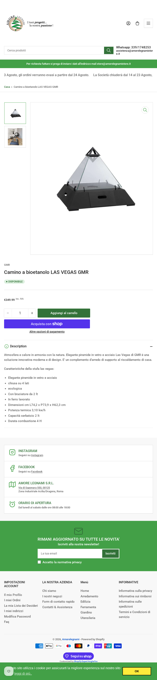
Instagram (37, 455)
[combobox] (59, 50)
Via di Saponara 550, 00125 (34, 487)
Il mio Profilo (13, 595)
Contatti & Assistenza (57, 607)
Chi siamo (49, 591)
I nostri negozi (52, 596)
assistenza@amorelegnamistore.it (134, 52)
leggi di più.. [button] (23, 673)
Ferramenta (88, 607)
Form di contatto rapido (58, 601)
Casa (7, 86)
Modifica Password (17, 616)
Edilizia (85, 601)
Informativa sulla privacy (135, 591)
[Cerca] (108, 50)
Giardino (86, 612)
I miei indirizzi (13, 611)
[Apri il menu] (148, 23)
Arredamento (89, 596)
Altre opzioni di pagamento (47, 331)
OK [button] (137, 671)
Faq (6, 622)
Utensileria (88, 618)
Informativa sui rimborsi (135, 596)
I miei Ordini (12, 600)
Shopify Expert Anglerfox (86, 661)
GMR (7, 264)
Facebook (37, 471)
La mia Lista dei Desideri (21, 606)
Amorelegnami (70, 639)
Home (85, 591)
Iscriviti (110, 553)
